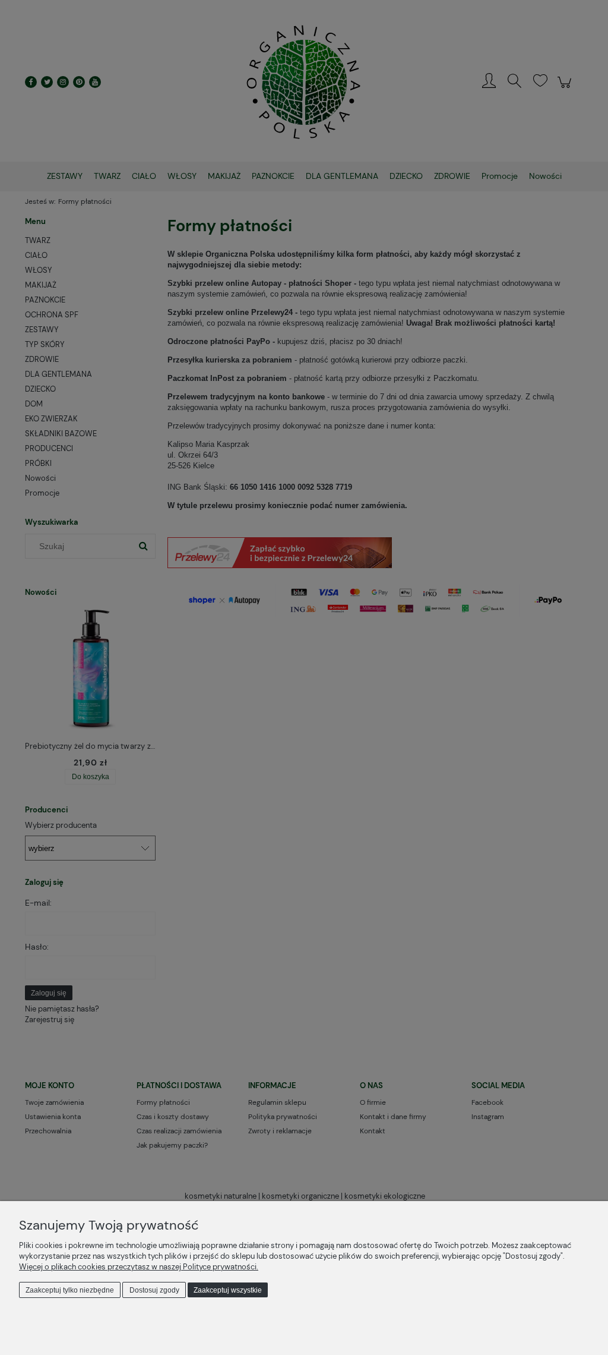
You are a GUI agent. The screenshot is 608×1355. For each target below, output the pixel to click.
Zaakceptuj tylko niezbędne (70, 1290)
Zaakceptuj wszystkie (228, 1290)
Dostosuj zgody (154, 1290)
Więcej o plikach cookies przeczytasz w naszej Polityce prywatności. (138, 1267)
